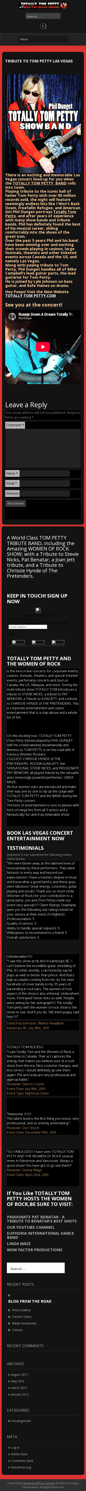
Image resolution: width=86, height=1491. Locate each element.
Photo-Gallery (21, 1310)
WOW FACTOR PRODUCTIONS (34, 1249)
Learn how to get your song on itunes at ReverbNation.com (35, 646)
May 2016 (17, 1381)
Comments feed (22, 1461)
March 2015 (19, 1388)
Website (12, 493)
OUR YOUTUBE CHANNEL (31, 1227)
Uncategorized (21, 1421)
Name (12, 473)
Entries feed (19, 1454)
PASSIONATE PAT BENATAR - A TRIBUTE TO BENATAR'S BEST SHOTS (42, 1219)
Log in (15, 1447)
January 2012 (20, 1394)
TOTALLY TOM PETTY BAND (40, 183)
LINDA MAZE (19, 1243)
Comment (15, 425)
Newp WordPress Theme (39, 1483)
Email (11, 483)
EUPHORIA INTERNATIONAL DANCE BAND (40, 1235)
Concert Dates (22, 1317)
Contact (17, 1330)
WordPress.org (21, 1467)
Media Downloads (24, 1323)
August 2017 (19, 1374)
